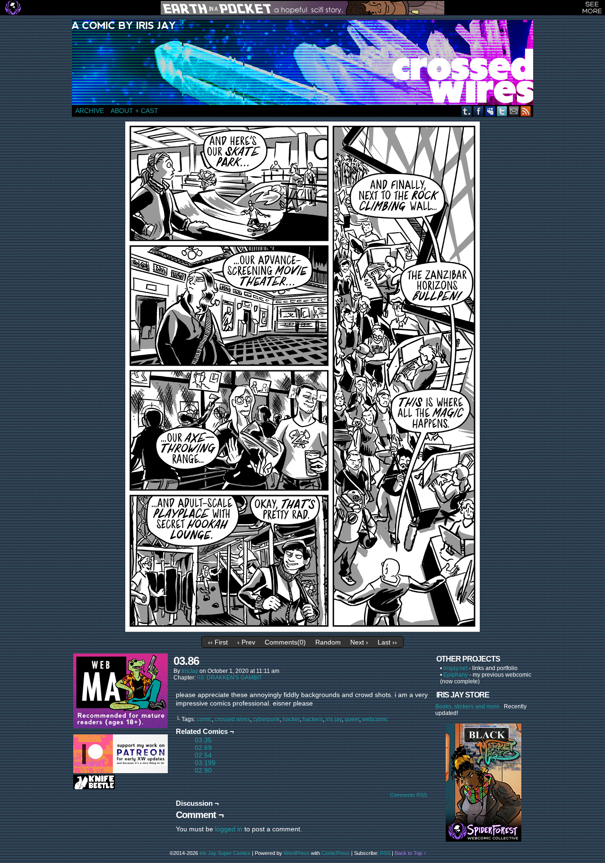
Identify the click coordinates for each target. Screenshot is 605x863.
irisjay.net (455, 668)
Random (328, 642)
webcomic (375, 719)
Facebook (478, 111)
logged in (228, 829)
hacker (291, 719)
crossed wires (232, 719)
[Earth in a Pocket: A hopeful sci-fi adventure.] (302, 8)
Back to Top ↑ (410, 853)
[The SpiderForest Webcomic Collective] (13, 7)
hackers (312, 719)
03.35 (203, 740)
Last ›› (387, 642)
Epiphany (455, 674)
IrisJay (190, 671)
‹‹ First (218, 642)
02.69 (203, 747)
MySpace (490, 111)
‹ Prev (246, 642)
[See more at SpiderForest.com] (592, 7)
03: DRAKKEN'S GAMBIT (229, 677)
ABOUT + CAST (134, 110)
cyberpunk (266, 719)
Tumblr (467, 111)
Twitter (502, 111)
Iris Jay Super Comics (225, 853)
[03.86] (302, 629)
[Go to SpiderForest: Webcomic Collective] (483, 832)
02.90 (203, 770)
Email (514, 111)
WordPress (297, 853)
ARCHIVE (89, 110)
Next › (359, 642)
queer (352, 719)
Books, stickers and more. (469, 706)
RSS (526, 111)
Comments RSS (408, 795)
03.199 (205, 763)
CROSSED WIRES (306, 62)
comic (204, 719)
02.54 (203, 755)
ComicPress (335, 853)
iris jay (334, 719)
